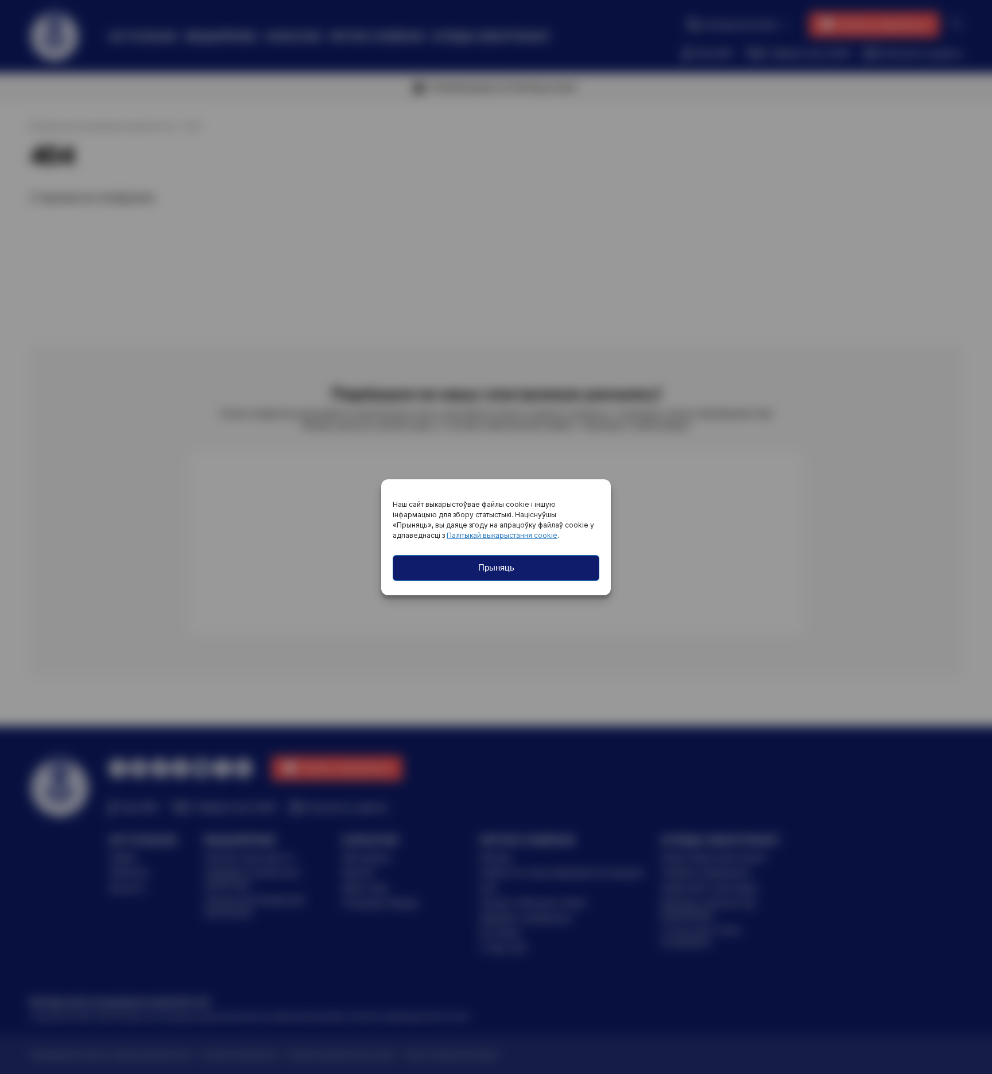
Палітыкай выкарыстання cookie (502, 535)
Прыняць (496, 567)
